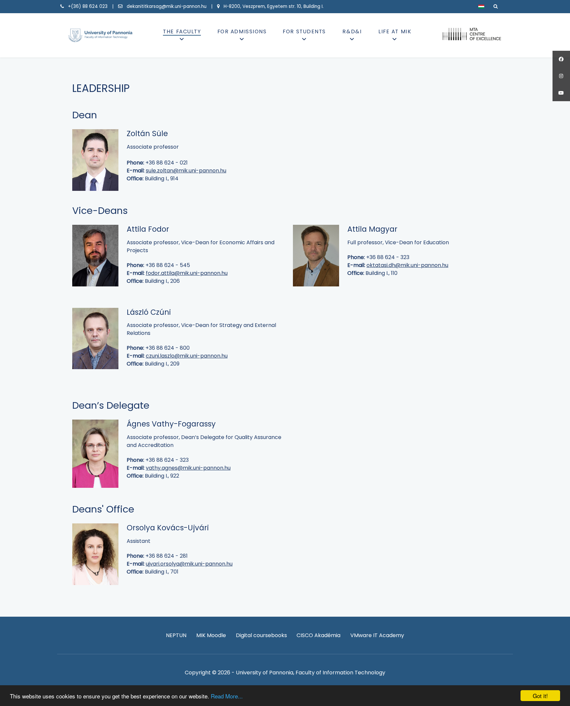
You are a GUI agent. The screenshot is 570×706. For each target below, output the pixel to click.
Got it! (540, 695)
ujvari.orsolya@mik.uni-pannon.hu (189, 564)
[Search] (495, 6)
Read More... (227, 696)
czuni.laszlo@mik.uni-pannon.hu (187, 356)
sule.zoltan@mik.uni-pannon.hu (186, 170)
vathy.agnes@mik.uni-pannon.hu (188, 468)
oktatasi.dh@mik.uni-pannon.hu (407, 265)
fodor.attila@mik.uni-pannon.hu (187, 273)
